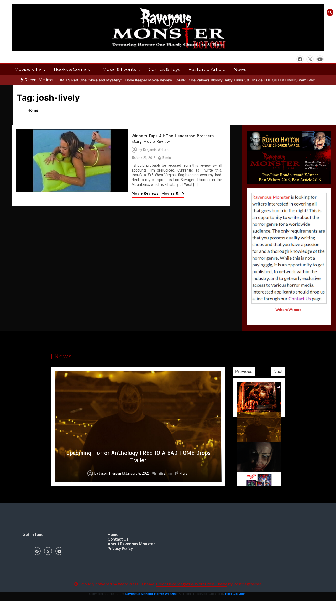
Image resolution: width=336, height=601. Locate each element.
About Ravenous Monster (131, 543)
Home (113, 534)
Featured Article (206, 69)
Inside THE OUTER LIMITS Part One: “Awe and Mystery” (64, 80)
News (240, 69)
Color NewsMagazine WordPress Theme (191, 584)
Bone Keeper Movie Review (139, 80)
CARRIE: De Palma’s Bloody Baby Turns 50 (203, 80)
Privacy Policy (120, 548)
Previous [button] (243, 371)
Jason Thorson (110, 473)
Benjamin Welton (156, 150)
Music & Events (119, 69)
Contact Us (118, 539)
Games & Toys (164, 69)
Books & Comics (72, 69)
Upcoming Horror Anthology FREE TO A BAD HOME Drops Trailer (138, 456)
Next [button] (278, 371)
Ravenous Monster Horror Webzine (151, 594)
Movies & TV (27, 69)
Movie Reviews (146, 193)
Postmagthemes (247, 584)
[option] (64, 80)
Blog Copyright (235, 594)
